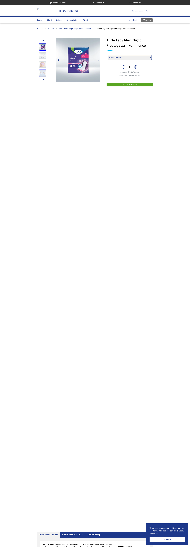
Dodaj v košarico (130, 84)
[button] (42, 40)
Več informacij (94, 535)
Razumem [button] (167, 539)
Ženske (51, 29)
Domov (40, 29)
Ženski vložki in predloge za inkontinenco (75, 29)
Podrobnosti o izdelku (48, 535)
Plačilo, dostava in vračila (72, 535)
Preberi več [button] (154, 533)
